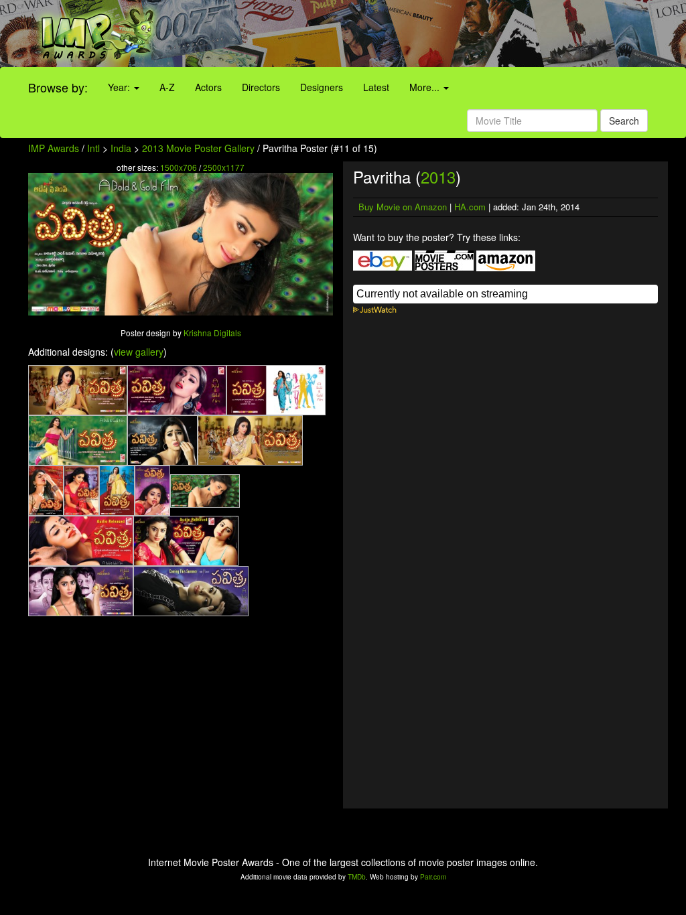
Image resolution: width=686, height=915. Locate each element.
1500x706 (178, 167)
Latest (376, 87)
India (121, 148)
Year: (120, 87)
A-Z (167, 87)
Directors (261, 87)
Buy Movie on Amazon (402, 206)
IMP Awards (53, 148)
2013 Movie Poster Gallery (198, 148)
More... (425, 87)
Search (624, 120)
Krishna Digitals (212, 332)
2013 (438, 176)
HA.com (470, 206)
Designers (321, 87)
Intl (93, 148)
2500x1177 (224, 167)
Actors (208, 87)
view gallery (138, 351)
